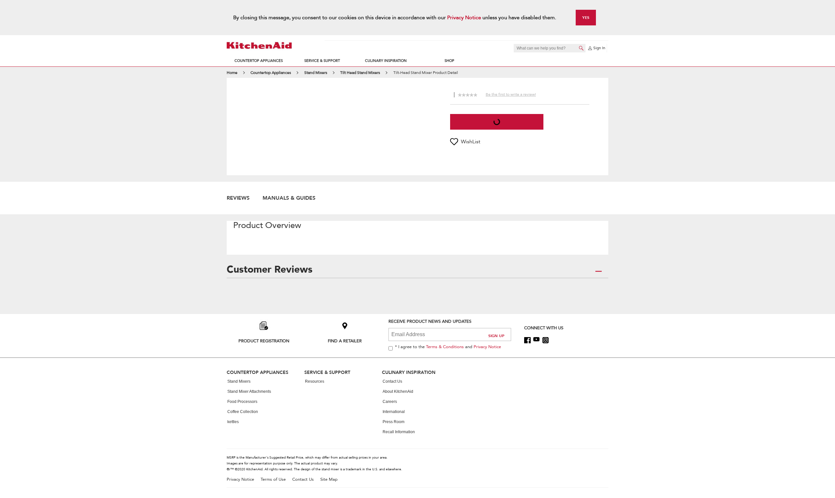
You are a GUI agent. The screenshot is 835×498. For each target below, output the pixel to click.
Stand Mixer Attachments (249, 391)
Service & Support (322, 60)
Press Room (393, 422)
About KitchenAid (398, 391)
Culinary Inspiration (386, 60)
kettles (233, 422)
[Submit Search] (581, 48)
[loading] (497, 122)
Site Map (329, 479)
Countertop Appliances (259, 60)
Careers (390, 401)
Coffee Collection (242, 411)
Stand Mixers (238, 381)
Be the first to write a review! (511, 94)
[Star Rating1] (460, 94)
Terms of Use (273, 479)
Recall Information (399, 432)
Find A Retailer (345, 341)
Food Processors (242, 401)
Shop (449, 60)
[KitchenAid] (259, 45)
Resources (314, 381)
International (394, 411)
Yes (585, 17)
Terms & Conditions (445, 347)
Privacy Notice (464, 17)
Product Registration (263, 341)
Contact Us (392, 381)
